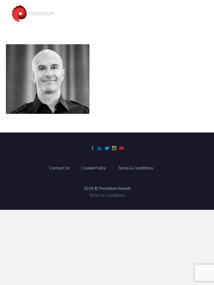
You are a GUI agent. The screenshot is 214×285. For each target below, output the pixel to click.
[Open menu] (200, 12)
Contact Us (59, 168)
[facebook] (92, 148)
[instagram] (114, 148)
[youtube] (121, 148)
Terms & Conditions (135, 168)
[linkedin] (100, 148)
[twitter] (107, 148)
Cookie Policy (93, 168)
